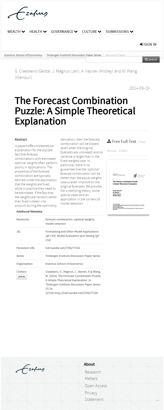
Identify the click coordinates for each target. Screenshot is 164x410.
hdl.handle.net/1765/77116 (62, 248)
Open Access (96, 385)
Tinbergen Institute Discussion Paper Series (74, 55)
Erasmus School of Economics (23, 55)
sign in (150, 44)
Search (152, 59)
